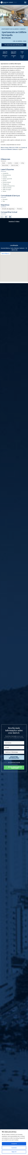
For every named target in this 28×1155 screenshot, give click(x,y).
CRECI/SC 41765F (13, 147)
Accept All (14, 1143)
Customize (14, 1147)
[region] (14, 1142)
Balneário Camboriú (19, 29)
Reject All (14, 1151)
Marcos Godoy (4, 147)
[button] (25, 2)
